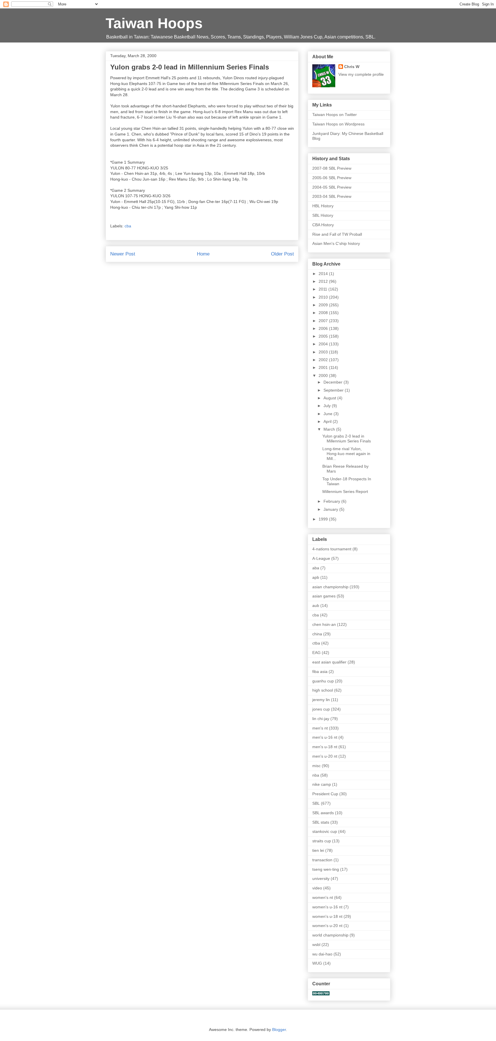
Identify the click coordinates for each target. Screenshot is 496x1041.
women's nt (322, 897)
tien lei (318, 850)
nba (315, 775)
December (333, 382)
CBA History (323, 224)
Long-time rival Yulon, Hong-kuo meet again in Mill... (346, 453)
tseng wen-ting (325, 869)
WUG (317, 963)
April (328, 421)
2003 (324, 352)
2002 (324, 359)
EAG (316, 652)
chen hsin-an (324, 624)
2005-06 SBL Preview (331, 177)
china (317, 634)
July (327, 405)
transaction (322, 860)
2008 (324, 312)
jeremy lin (321, 699)
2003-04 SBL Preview (331, 196)
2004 (324, 344)
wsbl (316, 944)
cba (128, 226)
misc (316, 765)
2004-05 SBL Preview (331, 187)
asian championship (330, 587)
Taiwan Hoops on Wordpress (338, 124)
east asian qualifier (329, 662)
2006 (324, 328)
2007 (324, 320)
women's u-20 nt (327, 925)
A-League (321, 558)
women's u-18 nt (327, 916)
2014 (324, 273)
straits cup (321, 841)
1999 (324, 519)
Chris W (351, 66)
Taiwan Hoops (154, 23)
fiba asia (320, 671)
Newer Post (122, 254)
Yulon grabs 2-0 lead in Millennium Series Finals (346, 438)
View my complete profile (361, 74)
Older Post (282, 254)
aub (315, 605)
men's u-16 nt (324, 737)
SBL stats (320, 822)
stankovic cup (324, 831)
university (321, 878)
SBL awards (323, 812)
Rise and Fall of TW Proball (337, 234)
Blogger (279, 1029)
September (334, 390)
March (329, 429)
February (332, 501)
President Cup (325, 794)
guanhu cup (323, 681)
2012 (324, 281)
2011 (323, 289)
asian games (324, 596)
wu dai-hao (322, 954)
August (330, 398)
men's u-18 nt (324, 746)
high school (322, 690)
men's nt (320, 728)
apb (315, 577)
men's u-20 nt (324, 756)
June (328, 413)
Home (203, 254)
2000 (324, 375)
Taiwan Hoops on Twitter (334, 114)
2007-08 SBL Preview (331, 168)
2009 (324, 305)
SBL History (322, 215)
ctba (316, 643)
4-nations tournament (331, 549)
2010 (324, 297)
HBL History (323, 206)
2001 (324, 367)
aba (315, 568)
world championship (330, 935)
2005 (324, 336)
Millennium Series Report (345, 491)
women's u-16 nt (327, 907)
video (317, 888)
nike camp (321, 784)
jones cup (321, 709)
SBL (316, 803)
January (331, 509)
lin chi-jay (320, 718)
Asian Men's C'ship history (336, 243)
